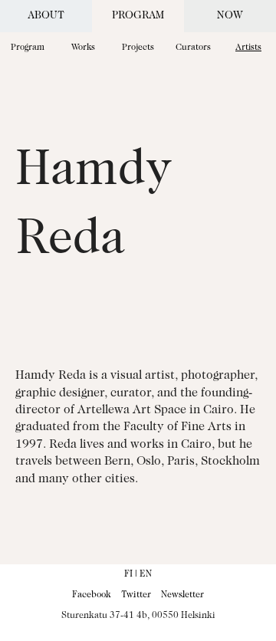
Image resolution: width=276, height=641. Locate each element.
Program (27, 48)
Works (83, 48)
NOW (230, 16)
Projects (138, 48)
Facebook (91, 595)
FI (128, 574)
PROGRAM (138, 16)
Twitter (136, 595)
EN (146, 574)
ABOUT (46, 16)
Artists (248, 48)
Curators (193, 48)
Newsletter (182, 595)
